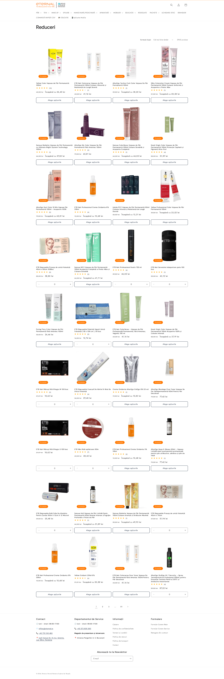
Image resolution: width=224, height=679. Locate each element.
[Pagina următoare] (127, 606)
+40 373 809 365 (84, 629)
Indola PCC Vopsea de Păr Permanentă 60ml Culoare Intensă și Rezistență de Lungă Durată (131, 209)
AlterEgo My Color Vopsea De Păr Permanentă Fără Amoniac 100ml (88, 146)
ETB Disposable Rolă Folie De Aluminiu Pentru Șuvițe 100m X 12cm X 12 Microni (52, 514)
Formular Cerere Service (160, 629)
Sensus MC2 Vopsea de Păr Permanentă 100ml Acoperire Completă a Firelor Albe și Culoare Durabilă (92, 269)
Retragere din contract (159, 633)
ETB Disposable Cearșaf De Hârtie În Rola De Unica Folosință (92, 390)
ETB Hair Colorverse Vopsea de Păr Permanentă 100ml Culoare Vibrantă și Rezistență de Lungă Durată (90, 85)
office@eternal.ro (46, 629)
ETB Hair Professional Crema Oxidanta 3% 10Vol (130, 450)
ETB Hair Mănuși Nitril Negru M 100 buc (52, 389)
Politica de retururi (120, 637)
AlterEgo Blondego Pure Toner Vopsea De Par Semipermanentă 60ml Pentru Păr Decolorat (168, 391)
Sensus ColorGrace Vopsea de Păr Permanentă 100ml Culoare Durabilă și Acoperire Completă (128, 147)
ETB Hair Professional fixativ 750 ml (127, 267)
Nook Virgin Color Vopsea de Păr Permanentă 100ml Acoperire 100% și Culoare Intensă (166, 331)
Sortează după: (145, 40)
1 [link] (96, 606)
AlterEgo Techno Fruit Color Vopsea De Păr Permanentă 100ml (130, 84)
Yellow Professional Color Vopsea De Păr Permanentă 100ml (167, 208)
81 (121, 606)
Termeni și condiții (120, 633)
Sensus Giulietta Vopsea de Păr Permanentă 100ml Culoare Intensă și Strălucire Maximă (131, 514)
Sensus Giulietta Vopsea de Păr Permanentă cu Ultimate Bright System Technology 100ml (54, 147)
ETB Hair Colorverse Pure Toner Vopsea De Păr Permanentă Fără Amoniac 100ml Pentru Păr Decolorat (131, 577)
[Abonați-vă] (130, 658)
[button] (38, 12)
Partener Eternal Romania (50, 674)
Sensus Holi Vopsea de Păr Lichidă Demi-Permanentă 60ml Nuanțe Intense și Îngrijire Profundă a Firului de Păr (92, 515)
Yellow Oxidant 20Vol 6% (84, 575)
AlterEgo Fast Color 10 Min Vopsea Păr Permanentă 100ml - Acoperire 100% (52, 208)
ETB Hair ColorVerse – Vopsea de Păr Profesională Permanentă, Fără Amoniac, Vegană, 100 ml (129, 331)
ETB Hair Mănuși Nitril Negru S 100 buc (52, 449)
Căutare (116, 624)
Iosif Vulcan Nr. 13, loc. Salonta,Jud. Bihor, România (50, 639)
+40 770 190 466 (45, 633)
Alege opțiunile (54, 100)
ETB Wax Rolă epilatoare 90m (86, 449)
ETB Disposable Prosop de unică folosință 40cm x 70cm (168, 514)
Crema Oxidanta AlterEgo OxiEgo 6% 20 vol (131, 389)
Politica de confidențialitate (123, 629)
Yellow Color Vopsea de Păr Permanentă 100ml (52, 84)
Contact (115, 645)
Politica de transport (120, 641)
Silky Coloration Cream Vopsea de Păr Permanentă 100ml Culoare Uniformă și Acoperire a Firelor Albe (167, 85)
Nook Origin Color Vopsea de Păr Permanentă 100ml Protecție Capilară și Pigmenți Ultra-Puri (167, 147)
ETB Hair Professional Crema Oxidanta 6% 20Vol (91, 208)
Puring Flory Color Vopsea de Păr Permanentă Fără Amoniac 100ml (49, 330)
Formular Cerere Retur (159, 624)
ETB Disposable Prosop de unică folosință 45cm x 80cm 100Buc (53, 268)
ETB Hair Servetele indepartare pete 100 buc (167, 268)
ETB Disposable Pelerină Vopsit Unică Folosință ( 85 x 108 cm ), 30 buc (89, 330)
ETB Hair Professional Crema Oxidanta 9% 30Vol (53, 576)
